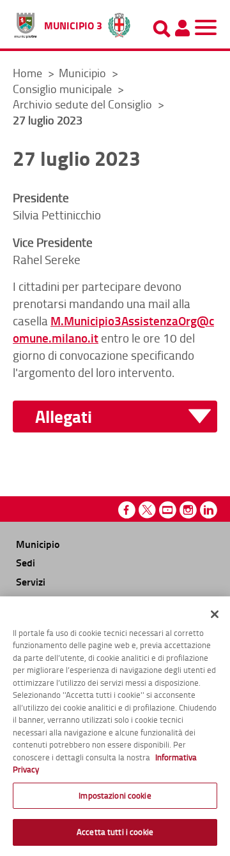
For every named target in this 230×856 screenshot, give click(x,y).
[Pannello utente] (182, 28)
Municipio (84, 72)
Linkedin (208, 510)
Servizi (30, 581)
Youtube (167, 510)
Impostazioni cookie (115, 795)
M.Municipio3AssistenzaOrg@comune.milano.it (113, 329)
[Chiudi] (215, 614)
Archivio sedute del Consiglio (84, 104)
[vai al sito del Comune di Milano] (119, 22)
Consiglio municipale (63, 88)
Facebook (126, 510)
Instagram (188, 510)
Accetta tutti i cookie (115, 832)
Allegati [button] (63, 416)
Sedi (25, 562)
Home (27, 72)
